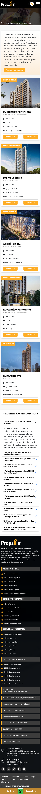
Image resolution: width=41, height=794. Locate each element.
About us (4, 776)
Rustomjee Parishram (17, 112)
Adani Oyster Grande (12, 616)
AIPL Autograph (9, 638)
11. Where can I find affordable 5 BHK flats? (18, 509)
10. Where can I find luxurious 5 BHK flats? (18, 503)
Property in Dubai (10, 586)
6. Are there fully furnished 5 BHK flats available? (19, 478)
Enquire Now (10, 137)
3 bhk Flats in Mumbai (12, 672)
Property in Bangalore (12, 578)
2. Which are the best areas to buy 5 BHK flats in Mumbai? (18, 453)
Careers (25, 776)
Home (3, 23)
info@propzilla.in (23, 762)
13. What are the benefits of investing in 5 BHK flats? (19, 522)
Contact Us (15, 776)
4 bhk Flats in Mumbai (12, 676)
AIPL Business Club (11, 642)
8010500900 (11, 762)
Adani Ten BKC (12, 243)
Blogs (33, 776)
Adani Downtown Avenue (13, 634)
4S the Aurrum (9, 604)
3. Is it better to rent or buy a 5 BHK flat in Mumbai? (19, 459)
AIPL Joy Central (10, 646)
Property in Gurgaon (11, 590)
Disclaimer (5, 782)
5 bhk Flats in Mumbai (12, 680)
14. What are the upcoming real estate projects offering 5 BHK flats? (19, 528)
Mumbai (10, 23)
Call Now (10, 791)
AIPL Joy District (9, 650)
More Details (31, 137)
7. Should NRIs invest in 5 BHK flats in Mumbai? (18, 484)
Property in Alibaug (11, 574)
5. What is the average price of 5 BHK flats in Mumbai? (19, 472)
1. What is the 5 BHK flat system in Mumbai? (17, 423)
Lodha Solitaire (12, 178)
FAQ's (13, 779)
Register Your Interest (14, 70)
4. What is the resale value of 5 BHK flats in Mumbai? (18, 466)
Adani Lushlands (10, 612)
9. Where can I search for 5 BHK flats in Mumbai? (19, 497)
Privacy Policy (23, 779)
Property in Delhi (10, 582)
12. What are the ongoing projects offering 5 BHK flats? (17, 516)
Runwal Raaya (12, 376)
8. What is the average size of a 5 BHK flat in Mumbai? (19, 491)
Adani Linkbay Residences (13, 608)
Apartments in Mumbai (12, 664)
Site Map (4, 779)
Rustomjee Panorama (17, 309)
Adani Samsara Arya (11, 620)
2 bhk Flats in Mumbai (12, 668)
